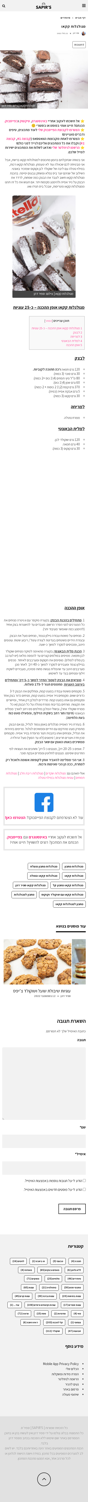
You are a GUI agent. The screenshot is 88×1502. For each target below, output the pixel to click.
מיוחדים (74, 1278)
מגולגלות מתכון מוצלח (43, 866)
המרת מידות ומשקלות (65, 1374)
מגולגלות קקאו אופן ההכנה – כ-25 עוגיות (57, 328)
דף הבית (80, 17)
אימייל (80, 1154)
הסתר (48, 321)
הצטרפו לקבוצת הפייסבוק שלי (59, 130)
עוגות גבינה (46, 1296)
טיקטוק (25, 121)
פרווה (23, 1313)
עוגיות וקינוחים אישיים (41, 1305)
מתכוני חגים (72, 1287)
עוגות (28, 1287)
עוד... (14, 1305)
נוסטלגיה (49, 1287)
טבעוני (58, 1261)
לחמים (18, 1261)
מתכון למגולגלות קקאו (69, 904)
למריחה (76, 336)
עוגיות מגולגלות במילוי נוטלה (56, 777)
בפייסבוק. (11, 121)
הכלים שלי (72, 1369)
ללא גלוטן (74, 1270)
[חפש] (3, 5)
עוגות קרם (22, 1296)
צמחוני (76, 1322)
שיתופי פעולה (70, 1394)
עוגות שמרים (72, 1305)
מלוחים (53, 1278)
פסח (41, 1313)
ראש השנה (30, 1322)
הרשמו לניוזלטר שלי (66, 147)
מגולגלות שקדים (56, 773)
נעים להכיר (72, 1384)
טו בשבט (38, 1261)
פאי (77, 1313)
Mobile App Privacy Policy (61, 1364)
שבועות (74, 1331)
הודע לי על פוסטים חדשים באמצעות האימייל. (52, 1189)
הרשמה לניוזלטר (68, 1379)
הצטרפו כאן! (15, 817)
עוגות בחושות (71, 1296)
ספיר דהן (76, 33)
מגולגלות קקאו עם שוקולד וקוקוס (62, 894)
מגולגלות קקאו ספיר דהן (30, 885)
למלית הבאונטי (71, 341)
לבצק (77, 332)
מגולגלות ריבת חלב (31, 773)
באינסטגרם (39, 121)
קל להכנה (54, 1322)
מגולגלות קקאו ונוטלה (43, 876)
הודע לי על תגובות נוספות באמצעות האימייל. (53, 1180)
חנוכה (76, 1261)
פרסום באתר (71, 1389)
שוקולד (53, 1331)
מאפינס (26, 1270)
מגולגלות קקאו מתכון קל (68, 885)
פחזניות (60, 1313)
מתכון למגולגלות (24, 894)
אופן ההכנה (74, 345)
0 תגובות (79, 44)
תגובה (81, 1040)
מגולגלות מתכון (74, 866)
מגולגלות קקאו (74, 876)
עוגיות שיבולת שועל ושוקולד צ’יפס (42, 991)
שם (83, 1127)
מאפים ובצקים (49, 1270)
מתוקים (33, 1278)
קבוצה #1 (24, 139)
